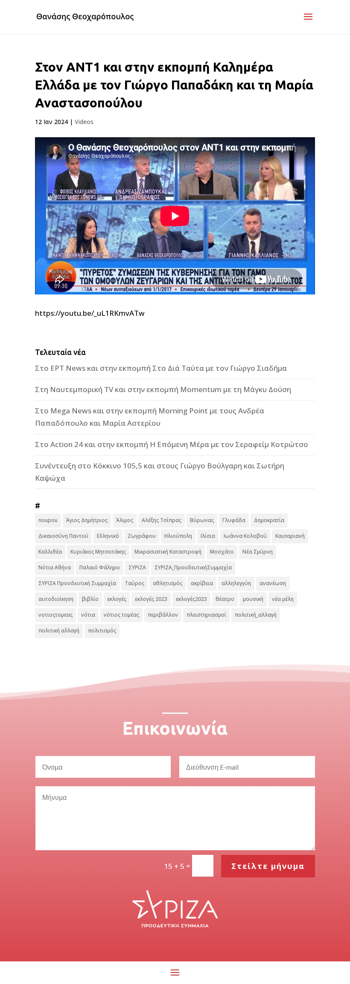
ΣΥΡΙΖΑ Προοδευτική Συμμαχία (77, 583)
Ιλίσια (208, 536)
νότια (88, 614)
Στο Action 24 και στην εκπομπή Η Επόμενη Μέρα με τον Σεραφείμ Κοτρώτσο (171, 444)
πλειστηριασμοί (206, 614)
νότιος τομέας (121, 614)
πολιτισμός (102, 630)
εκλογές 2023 (151, 599)
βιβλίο (90, 599)
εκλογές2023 (191, 599)
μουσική (253, 599)
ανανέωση (273, 583)
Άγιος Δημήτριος (87, 520)
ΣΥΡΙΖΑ (137, 567)
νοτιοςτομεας (55, 614)
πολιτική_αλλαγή (256, 614)
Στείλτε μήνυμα (268, 866)
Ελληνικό (108, 536)
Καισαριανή (290, 536)
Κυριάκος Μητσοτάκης (98, 551)
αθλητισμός (167, 583)
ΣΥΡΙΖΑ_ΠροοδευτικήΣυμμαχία (193, 567)
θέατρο (225, 599)
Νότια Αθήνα (54, 567)
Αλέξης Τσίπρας (161, 520)
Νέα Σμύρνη (257, 551)
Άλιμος (124, 520)
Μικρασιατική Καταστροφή (167, 551)
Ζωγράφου (142, 536)
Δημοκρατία (269, 520)
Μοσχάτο (222, 551)
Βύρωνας (202, 520)
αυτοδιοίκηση (55, 599)
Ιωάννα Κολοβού (245, 536)
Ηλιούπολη (178, 536)
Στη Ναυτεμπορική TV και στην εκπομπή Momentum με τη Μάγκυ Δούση (163, 389)
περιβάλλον (163, 614)
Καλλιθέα (50, 551)
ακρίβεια (202, 583)
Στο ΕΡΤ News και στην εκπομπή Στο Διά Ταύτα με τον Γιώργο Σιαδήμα (161, 368)
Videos (84, 122)
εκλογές (116, 599)
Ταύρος (134, 583)
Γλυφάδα (233, 520)
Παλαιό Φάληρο (99, 567)
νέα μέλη (283, 599)
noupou (48, 520)
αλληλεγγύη (236, 583)
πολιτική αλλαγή (58, 630)
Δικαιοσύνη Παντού (63, 536)
